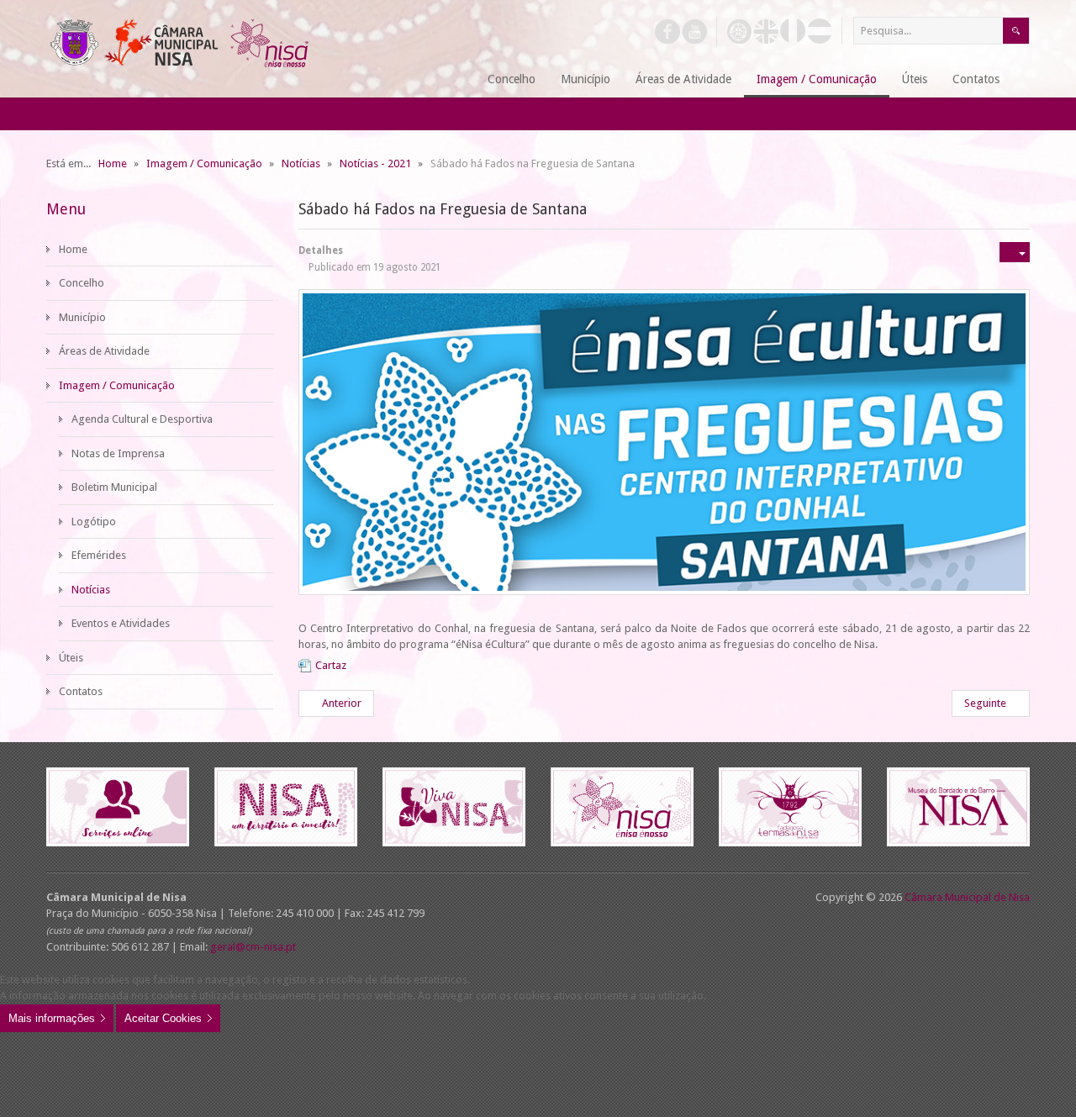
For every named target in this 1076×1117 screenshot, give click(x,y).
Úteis (71, 657)
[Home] (454, 80)
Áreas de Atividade (104, 351)
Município (82, 317)
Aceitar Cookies (163, 1018)
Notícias (90, 589)
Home (73, 249)
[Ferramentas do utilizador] (1015, 252)
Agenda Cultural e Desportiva (142, 419)
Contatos (81, 691)
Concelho (81, 283)
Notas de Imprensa (118, 453)
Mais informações (51, 1018)
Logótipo (93, 521)
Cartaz (330, 665)
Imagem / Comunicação (117, 385)
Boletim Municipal (114, 487)
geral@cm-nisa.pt (253, 946)
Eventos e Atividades (120, 623)
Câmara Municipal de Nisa (967, 897)
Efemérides (98, 555)
